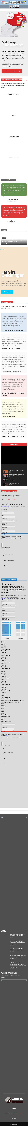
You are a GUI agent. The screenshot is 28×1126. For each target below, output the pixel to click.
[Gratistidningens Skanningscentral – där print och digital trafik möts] (5, 936)
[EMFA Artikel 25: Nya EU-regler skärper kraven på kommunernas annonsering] (5, 943)
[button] (2, 6)
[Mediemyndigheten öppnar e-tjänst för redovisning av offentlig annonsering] (5, 957)
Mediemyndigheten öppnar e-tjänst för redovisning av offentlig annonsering (18, 957)
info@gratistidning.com (17, 1113)
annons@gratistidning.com (11, 499)
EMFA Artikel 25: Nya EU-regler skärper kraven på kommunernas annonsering (17, 943)
